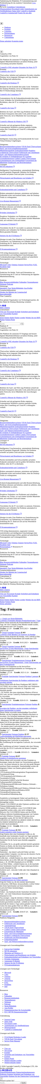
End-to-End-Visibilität (12, 949)
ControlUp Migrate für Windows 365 (13, 121)
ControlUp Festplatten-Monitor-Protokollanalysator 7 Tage (20, 621)
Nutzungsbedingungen (8, 1072)
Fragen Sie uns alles (25, 13)
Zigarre (4, 632)
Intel (8, 267)
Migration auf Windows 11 (13, 953)
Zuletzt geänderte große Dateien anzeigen (14, 832)
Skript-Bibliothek (17, 288)
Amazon (21, 265)
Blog (1, 282)
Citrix (9, 265)
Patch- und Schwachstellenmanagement (13, 149)
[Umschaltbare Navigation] (1, 23)
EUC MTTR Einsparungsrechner (15, 1012)
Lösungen (7, 31)
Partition (28, 676)
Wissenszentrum (5, 9)
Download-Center (18, 9)
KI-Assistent (27, 156)
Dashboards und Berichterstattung (19, 162)
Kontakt (17, 312)
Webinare (3, 284)
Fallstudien (23, 282)
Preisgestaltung (9, 33)
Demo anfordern (5, 41)
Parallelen (3, 267)
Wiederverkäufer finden (12, 1062)
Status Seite (16, 11)
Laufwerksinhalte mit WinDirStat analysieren (15, 736)
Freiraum (17, 632)
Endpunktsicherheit (11, 939)
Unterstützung (20, 7)
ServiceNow (28, 265)
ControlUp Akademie (27, 11)
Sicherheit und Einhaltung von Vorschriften (19, 1055)
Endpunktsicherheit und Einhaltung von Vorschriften (22, 957)
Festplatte (10, 632)
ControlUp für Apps (7, 108)
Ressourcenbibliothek (11, 282)
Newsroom (10, 312)
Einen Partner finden (7, 318)
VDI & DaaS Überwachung (31, 147)
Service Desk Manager (12, 1041)
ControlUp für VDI (7, 71)
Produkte (7, 29)
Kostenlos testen (17, 41)
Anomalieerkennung (7, 158)
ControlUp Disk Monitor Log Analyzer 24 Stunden (17, 634)
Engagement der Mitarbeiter (14, 931)
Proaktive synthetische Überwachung (17, 151)
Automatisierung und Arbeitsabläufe (12, 160)
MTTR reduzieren (6, 166)
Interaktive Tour (5, 288)
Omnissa (14, 265)
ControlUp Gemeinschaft (8, 13)
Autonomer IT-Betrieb (8, 224)
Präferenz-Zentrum (6, 1074)
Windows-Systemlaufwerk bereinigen (13, 758)
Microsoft (3, 265)
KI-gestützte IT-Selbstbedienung (11, 156)
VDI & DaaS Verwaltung (13, 1039)
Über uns (3, 312)
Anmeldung (11, 7)
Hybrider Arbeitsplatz (7, 213)
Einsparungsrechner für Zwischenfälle (17, 1010)
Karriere (15, 314)
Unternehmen (9, 37)
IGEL (35, 265)
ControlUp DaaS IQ (7, 135)
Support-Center (9, 1019)
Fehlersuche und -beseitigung (29, 152)
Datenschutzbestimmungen (25, 1072)
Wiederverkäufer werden (12, 1061)
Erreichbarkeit (34, 1076)
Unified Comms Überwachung (25, 158)
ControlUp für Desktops (8, 83)
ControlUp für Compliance (9, 94)
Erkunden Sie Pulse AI (27, 67)
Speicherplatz (6, 660)
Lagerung (35, 676)
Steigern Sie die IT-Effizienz (10, 236)
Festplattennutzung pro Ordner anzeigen (14, 880)
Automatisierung (10, 926)
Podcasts (10, 284)
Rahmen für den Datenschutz (19, 1076)
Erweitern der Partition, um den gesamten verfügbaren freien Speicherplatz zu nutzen (18, 709)
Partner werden (20, 318)
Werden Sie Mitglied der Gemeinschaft (13, 292)
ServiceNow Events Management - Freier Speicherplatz (19, 648)
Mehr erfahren (5, 308)
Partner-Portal (10, 320)
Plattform (7, 27)
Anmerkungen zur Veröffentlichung (16, 1025)
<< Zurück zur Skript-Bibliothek (11, 619)
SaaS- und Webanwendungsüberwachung (14, 154)
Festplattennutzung (18, 660)
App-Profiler (28, 288)
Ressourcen (8, 35)
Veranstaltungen (32, 282)
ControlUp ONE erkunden (9, 67)
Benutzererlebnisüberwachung (10, 147)
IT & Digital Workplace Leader (15, 1037)
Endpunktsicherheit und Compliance (13, 190)
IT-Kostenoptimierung (8, 249)
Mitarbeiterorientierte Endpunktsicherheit (14, 151)
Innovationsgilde (5, 294)
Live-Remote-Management (9, 201)
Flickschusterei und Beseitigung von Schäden (16, 178)
